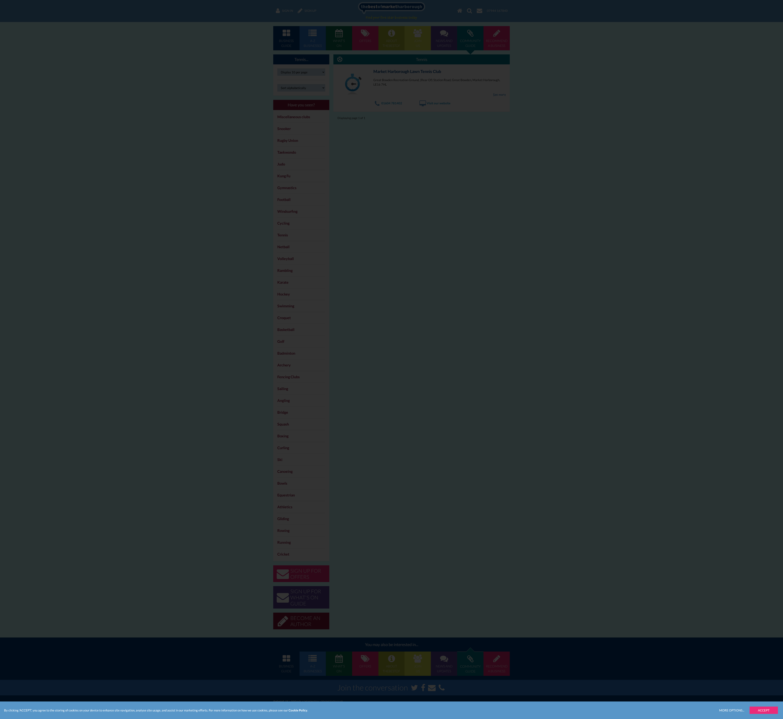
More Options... (731, 710)
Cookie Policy (298, 710)
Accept (764, 710)
